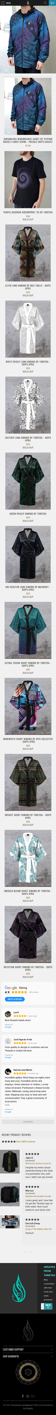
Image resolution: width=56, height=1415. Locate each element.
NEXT (48, 1306)
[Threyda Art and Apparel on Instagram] (28, 1396)
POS (36, 1405)
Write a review (15, 999)
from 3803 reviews (25, 1141)
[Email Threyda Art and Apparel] (33, 1396)
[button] (25, 1253)
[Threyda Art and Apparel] (28, 3)
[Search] (45, 3)
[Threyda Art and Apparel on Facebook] (23, 1396)
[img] (9, 1141)
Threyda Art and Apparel (21, 1405)
